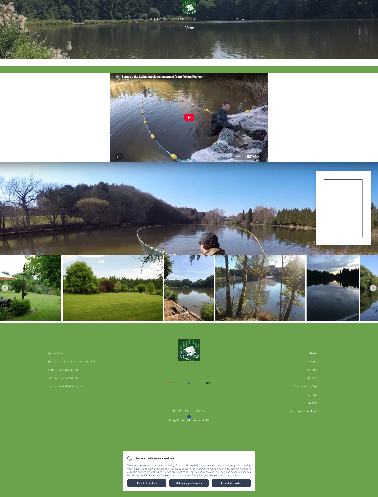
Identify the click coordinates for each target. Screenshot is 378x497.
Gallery (312, 378)
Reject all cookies (147, 483)
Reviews (238, 19)
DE (197, 410)
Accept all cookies (231, 483)
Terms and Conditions (303, 411)
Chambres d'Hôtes (189, 19)
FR (181, 410)
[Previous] (4, 288)
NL (203, 410)
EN (175, 410)
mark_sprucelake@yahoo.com (66, 386)
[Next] (373, 288)
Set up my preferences (189, 483)
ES (186, 410)
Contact (312, 394)
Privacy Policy (231, 475)
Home (137, 19)
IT (191, 410)
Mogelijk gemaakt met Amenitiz (189, 420)
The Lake (157, 19)
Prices (219, 19)
